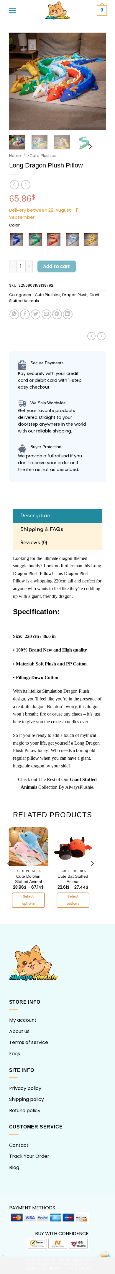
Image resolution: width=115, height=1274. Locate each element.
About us (19, 1031)
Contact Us (79, 1268)
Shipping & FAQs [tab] (41, 529)
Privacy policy (25, 1088)
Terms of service (28, 1042)
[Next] (96, 81)
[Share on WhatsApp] (14, 314)
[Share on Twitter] (35, 314)
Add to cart (56, 266)
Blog (14, 1167)
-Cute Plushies (41, 156)
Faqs (14, 1053)
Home (15, 156)
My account (23, 1020)
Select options (28, 900)
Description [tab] (35, 515)
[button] (12, 10)
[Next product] (14, 184)
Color (14, 225)
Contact (19, 1145)
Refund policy (24, 1110)
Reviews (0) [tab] (33, 542)
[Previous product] (25, 184)
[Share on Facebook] (25, 314)
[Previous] (18, 81)
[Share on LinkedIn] (68, 314)
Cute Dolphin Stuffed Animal (28, 879)
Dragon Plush (75, 294)
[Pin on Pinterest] (57, 314)
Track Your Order (29, 1156)
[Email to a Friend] (46, 314)
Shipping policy (26, 1099)
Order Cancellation (45, 1268)
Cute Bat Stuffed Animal (73, 879)
